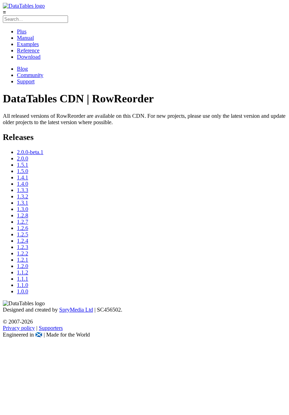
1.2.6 (22, 228)
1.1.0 (22, 285)
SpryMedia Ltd (76, 310)
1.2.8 (22, 215)
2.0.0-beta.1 (30, 152)
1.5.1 (22, 165)
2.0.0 (22, 158)
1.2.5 (22, 234)
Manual (25, 38)
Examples (28, 44)
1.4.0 (22, 184)
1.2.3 (22, 247)
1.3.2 (22, 196)
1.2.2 (22, 253)
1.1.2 (22, 272)
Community (30, 75)
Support (26, 81)
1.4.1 (22, 177)
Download (29, 57)
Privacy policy (19, 328)
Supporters (51, 328)
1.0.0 (22, 291)
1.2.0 (22, 266)
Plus (21, 31)
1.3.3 (22, 190)
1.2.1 (22, 260)
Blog (22, 69)
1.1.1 (22, 279)
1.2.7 (22, 222)
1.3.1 (22, 203)
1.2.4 (22, 241)
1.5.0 (22, 171)
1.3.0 (22, 209)
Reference (28, 50)
